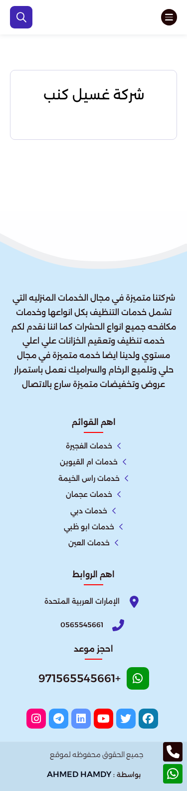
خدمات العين (89, 542)
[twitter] (126, 719)
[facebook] (148, 719)
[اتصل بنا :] (173, 752)
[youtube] (103, 719)
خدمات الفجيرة (89, 445)
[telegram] (58, 719)
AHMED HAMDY (79, 774)
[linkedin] (81, 719)
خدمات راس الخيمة (89, 478)
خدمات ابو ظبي (89, 526)
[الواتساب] (173, 774)
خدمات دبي (88, 510)
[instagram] (36, 719)
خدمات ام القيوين (89, 461)
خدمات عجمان (89, 494)
